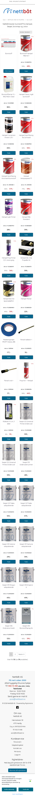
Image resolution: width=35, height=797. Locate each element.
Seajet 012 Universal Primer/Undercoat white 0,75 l (26, 424)
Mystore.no (29, 703)
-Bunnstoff (29, 20)
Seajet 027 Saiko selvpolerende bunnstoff (8, 505)
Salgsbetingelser (17, 745)
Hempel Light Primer (9, 217)
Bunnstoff (8, 53)
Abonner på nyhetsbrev (17, 770)
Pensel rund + (8, 381)
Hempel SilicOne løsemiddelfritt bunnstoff (8, 301)
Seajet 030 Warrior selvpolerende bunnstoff (8, 546)
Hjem (4, 20)
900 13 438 (18, 730)
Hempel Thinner (26, 299)
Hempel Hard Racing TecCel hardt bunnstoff (26, 137)
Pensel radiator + (26, 340)
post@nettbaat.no (17, 733)
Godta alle (26, 789)
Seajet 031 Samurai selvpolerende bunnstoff (26, 546)
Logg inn (17, 755)
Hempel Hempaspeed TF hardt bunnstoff (26, 178)
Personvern (17, 742)
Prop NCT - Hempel (26, 381)
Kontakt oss (17, 748)
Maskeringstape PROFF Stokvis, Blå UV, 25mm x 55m (8, 342)
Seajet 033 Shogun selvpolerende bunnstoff (8, 587)
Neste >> (21, 654)
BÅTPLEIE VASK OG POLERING (16, 20)
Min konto (17, 751)
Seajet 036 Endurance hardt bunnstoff (9, 628)
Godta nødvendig (9, 789)
